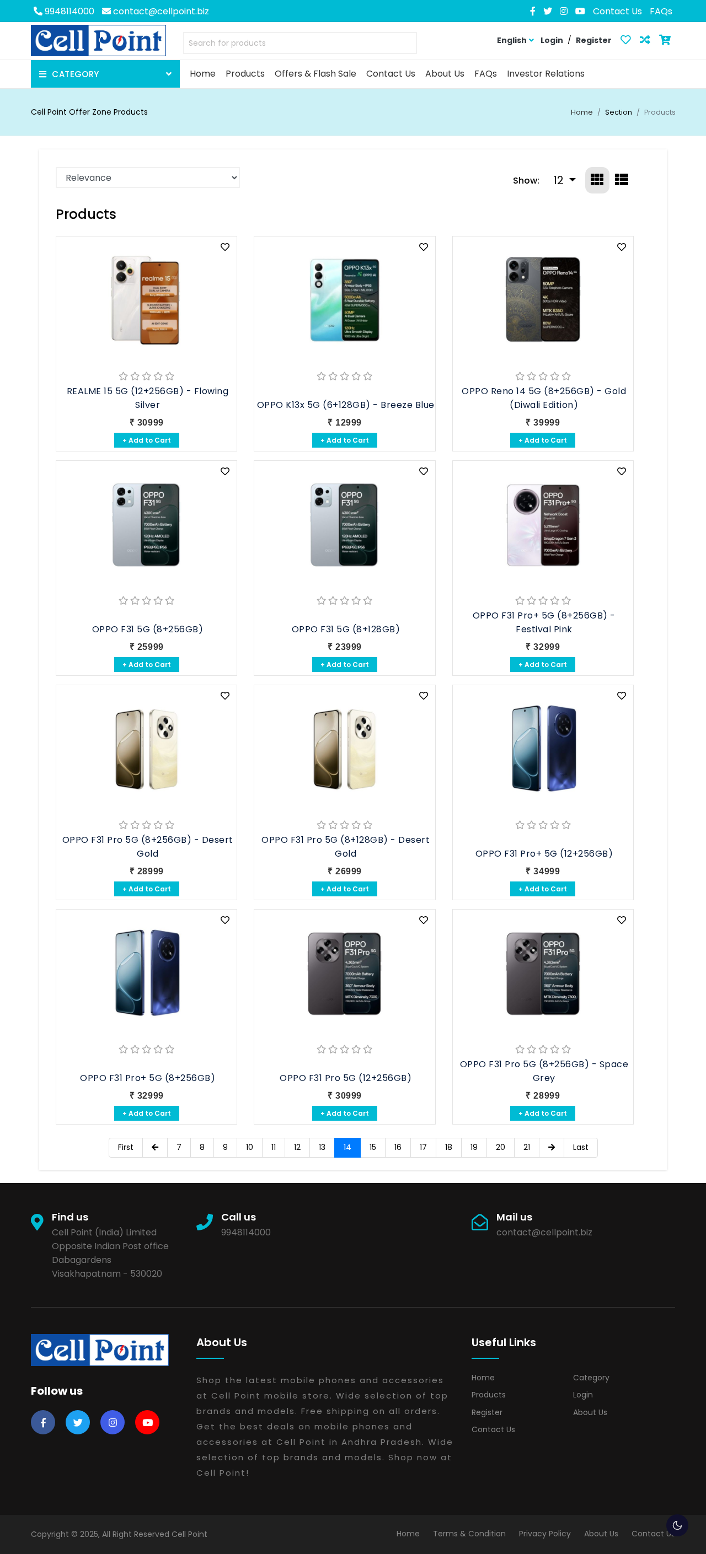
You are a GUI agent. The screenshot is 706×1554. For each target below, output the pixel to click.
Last (581, 1147)
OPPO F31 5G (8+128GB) (346, 629)
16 (398, 1147)
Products (489, 1394)
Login (583, 1394)
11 (273, 1147)
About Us (590, 1412)
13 (322, 1147)
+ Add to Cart (146, 440)
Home (582, 112)
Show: (526, 180)
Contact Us (617, 11)
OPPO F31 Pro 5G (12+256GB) (345, 1078)
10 (249, 1147)
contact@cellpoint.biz (160, 11)
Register (487, 1412)
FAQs (661, 11)
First (125, 1147)
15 (373, 1147)
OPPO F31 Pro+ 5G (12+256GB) (544, 853)
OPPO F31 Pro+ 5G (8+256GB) (147, 1078)
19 (474, 1147)
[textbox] (300, 43)
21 (526, 1147)
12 (297, 1147)
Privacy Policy (545, 1533)
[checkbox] (677, 1525)
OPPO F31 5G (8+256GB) (148, 629)
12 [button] (559, 180)
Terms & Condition (469, 1533)
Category (591, 1377)
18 (448, 1147)
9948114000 (68, 11)
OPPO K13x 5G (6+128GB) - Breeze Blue (346, 405)
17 (423, 1147)
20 (500, 1147)
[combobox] (300, 45)
